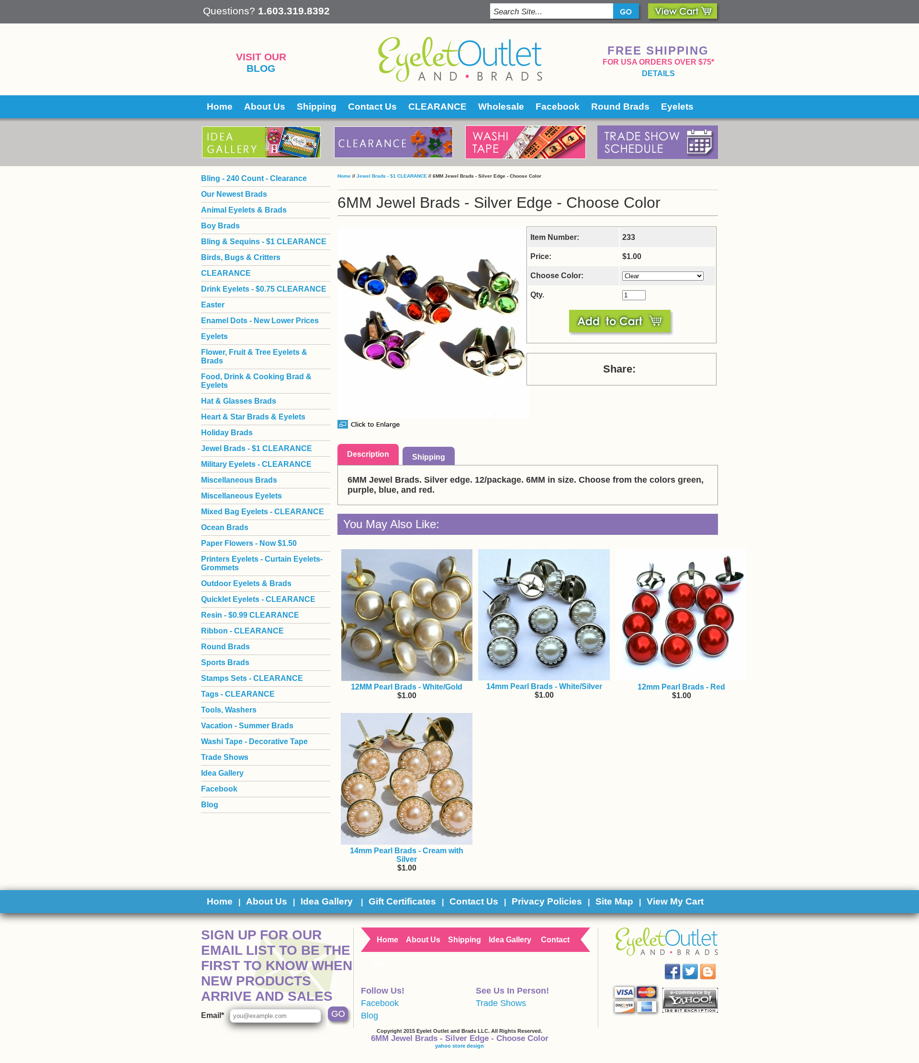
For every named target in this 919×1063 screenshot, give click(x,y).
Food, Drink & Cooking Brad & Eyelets (256, 381)
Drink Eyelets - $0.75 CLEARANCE (263, 289)
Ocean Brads (224, 527)
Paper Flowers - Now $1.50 (249, 543)
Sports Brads (225, 662)
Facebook (558, 107)
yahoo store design (459, 1046)
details (658, 73)
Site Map (614, 901)
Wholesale (501, 107)
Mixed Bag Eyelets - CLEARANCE (262, 512)
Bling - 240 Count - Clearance (254, 178)
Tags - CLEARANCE (238, 694)
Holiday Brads (227, 433)
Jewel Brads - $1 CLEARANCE (392, 176)
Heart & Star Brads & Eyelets (253, 417)
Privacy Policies (547, 901)
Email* (212, 1015)
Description (368, 454)
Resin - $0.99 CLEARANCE (250, 615)
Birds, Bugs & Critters (240, 257)
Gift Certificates (402, 901)
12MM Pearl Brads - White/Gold (406, 687)
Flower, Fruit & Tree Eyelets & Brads (254, 356)
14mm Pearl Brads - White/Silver (544, 686)
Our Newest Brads (234, 194)
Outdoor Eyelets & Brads (246, 583)
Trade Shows (224, 757)
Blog (261, 68)
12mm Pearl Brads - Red (681, 687)
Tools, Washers (229, 710)
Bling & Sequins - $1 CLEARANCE (263, 241)
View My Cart (675, 901)
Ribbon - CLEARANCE (242, 631)
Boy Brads (220, 226)
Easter (212, 305)
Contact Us (372, 107)
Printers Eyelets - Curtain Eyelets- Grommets (262, 563)
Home (220, 107)
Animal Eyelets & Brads (244, 210)
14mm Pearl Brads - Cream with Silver (406, 855)
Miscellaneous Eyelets (241, 496)
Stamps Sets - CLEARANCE (252, 678)
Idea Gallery (222, 773)
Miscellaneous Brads (239, 480)
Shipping (316, 107)
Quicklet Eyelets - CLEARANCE (258, 599)
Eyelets (677, 107)
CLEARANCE (437, 107)
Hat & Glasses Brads (238, 401)
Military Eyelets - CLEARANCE (256, 464)
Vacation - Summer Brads (247, 726)
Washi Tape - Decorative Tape (254, 741)
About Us (264, 107)
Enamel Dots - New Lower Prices (260, 321)
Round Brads (620, 107)
